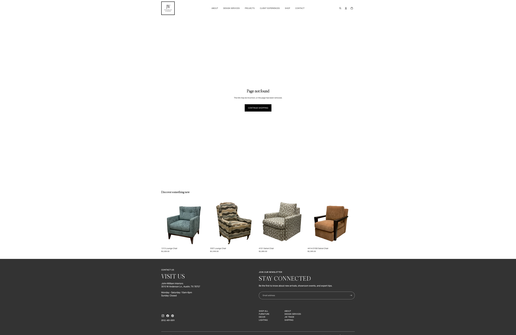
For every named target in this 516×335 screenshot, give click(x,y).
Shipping (288, 320)
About (287, 311)
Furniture (264, 314)
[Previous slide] (165, 222)
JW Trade (289, 317)
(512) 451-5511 (168, 320)
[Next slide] (204, 222)
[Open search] (340, 8)
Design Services (292, 314)
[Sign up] (351, 295)
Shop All (263, 311)
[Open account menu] (346, 8)
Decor (262, 317)
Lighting (263, 320)
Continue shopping (258, 108)
